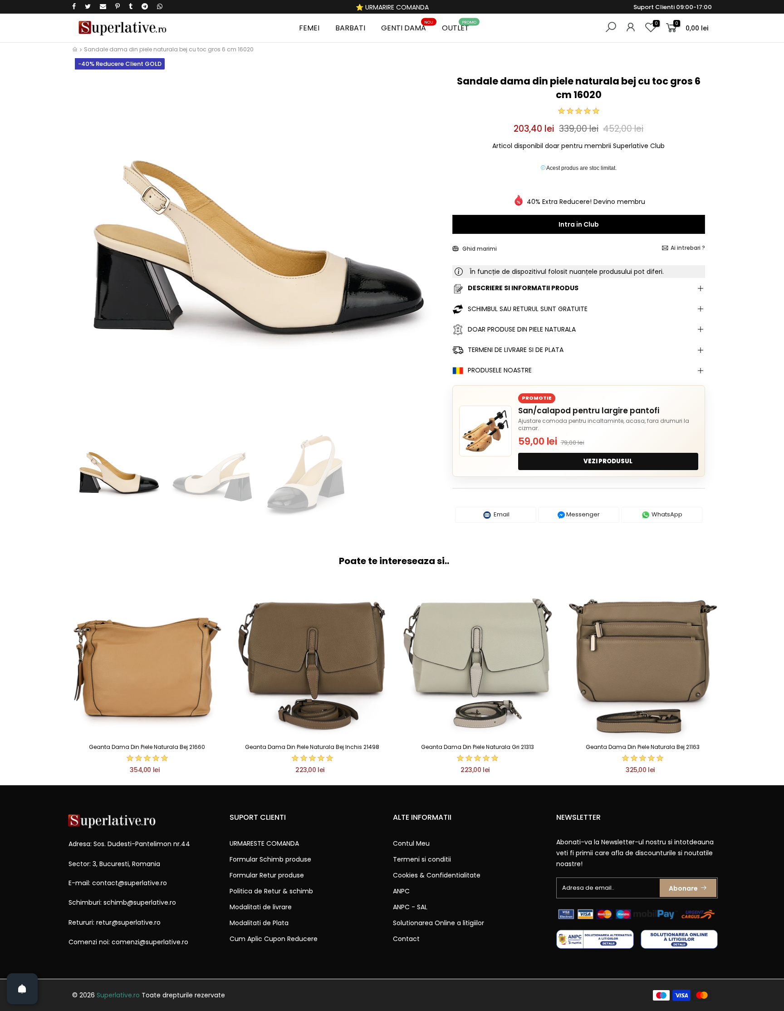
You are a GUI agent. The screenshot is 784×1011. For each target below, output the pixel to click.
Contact (406, 938)
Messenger (582, 514)
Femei (309, 28)
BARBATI (350, 28)
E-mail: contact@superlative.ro (118, 882)
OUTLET (459, 27)
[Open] (22, 988)
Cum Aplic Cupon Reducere (274, 938)
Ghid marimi (479, 249)
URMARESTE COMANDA (264, 843)
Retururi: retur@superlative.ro (115, 922)
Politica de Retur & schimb (271, 891)
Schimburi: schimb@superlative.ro (122, 902)
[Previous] (87, 249)
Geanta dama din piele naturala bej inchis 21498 (312, 747)
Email (501, 514)
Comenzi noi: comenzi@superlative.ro (128, 942)
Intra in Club (579, 224)
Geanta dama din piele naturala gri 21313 (477, 747)
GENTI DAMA (407, 27)
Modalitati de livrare (261, 907)
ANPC (401, 891)
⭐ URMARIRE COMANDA (392, 7)
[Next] (430, 249)
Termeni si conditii (422, 859)
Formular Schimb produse (270, 859)
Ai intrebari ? (688, 248)
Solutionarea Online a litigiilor (438, 922)
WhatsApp (666, 514)
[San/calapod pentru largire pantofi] (485, 431)
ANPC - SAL (410, 907)
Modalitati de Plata (259, 922)
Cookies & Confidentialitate (436, 875)
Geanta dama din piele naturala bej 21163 (643, 747)
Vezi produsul (607, 461)
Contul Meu (411, 843)
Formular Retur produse (267, 875)
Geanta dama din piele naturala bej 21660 (147, 747)
